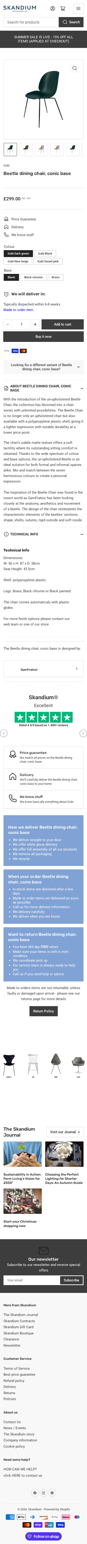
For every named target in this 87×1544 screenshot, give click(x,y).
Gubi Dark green (18, 253)
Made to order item (18, 310)
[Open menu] (78, 8)
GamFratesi (29, 669)
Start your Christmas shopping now (19, 1224)
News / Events (14, 1428)
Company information (20, 1440)
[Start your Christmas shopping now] (22, 1201)
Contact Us (12, 1422)
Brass (56, 277)
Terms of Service (16, 1368)
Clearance (11, 1339)
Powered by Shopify (57, 1509)
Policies (9, 1399)
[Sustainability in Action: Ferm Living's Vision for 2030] (22, 1154)
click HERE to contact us (22, 1475)
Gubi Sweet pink (48, 261)
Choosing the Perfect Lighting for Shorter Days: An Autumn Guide (64, 1179)
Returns (9, 1393)
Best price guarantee (19, 1374)
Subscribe (71, 1280)
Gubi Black (45, 253)
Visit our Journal (63, 1132)
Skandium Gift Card (18, 1327)
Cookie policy (14, 1446)
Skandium (35, 1509)
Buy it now (43, 337)
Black (11, 277)
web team (11, 624)
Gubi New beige (18, 261)
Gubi (6, 165)
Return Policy (43, 1011)
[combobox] (43, 22)
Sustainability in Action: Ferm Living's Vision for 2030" (22, 1179)
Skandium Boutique (18, 1333)
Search (74, 22)
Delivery (9, 1387)
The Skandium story (18, 1434)
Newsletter (11, 1345)
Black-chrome (33, 277)
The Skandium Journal (20, 1315)
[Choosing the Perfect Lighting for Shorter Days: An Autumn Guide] (64, 1154)
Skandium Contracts (19, 1321)
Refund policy (13, 1381)
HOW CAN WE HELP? (20, 1469)
